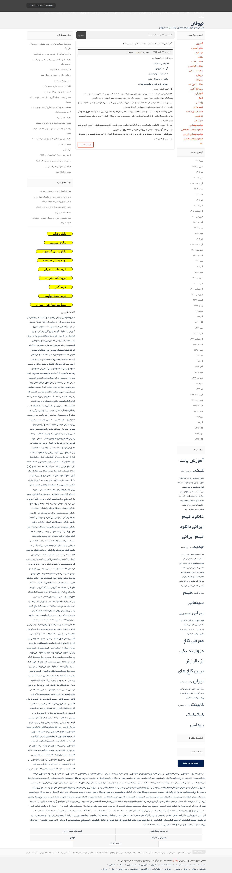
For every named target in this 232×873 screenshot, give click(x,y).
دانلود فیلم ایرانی (46, 853)
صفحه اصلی (198, 13)
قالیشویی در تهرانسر (49, 746)
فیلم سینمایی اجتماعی (192, 129)
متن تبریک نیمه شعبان (164, 783)
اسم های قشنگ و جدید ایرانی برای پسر (44, 364)
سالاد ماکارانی (38, 611)
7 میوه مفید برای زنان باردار (62, 317)
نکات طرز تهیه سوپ (178, 801)
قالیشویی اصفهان (67, 732)
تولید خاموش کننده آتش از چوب (61, 462)
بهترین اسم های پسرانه (64, 429)
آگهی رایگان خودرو (40, 331)
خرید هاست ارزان (55, 269)
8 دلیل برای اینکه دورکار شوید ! (43, 322)
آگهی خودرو (54, 331)
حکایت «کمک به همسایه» (189, 501)
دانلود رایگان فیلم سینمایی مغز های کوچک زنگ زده (52, 517)
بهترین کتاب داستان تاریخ (43, 438)
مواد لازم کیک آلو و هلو (130, 792)
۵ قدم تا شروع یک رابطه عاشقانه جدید (160, 825)
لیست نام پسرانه (86, 778)
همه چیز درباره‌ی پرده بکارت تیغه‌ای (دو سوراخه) (67, 801)
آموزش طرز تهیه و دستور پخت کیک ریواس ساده (147, 44)
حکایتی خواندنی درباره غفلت (193, 505)
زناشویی (72, 13)
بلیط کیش (50, 420)
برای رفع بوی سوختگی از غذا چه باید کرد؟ (53, 161)
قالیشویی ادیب (33, 727)
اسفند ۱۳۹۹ (198, 300)
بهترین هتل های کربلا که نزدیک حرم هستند (53, 123)
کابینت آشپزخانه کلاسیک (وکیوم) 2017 (55, 155)
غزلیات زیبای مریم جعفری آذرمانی (45, 694)
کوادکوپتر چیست (198, 820)
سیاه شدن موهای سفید (189, 572)
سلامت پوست (49, 620)
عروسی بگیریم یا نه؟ (62, 81)
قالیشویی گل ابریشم (170, 778)
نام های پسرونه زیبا (161, 797)
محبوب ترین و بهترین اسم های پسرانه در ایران (106, 783)
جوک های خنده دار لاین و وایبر (49, 476)
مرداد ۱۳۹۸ (198, 383)
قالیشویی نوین (199, 778)
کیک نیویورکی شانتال (109, 820)
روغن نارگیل (191, 568)
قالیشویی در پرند (34, 769)
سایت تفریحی (196, 71)
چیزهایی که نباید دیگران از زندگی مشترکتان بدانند (145, 811)
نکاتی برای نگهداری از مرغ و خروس (153, 801)
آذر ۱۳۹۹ (199, 316)
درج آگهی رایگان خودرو (44, 559)
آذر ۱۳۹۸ (199, 361)
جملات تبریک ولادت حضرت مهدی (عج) (43, 466)
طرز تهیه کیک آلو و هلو (50, 662)
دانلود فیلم (60, 233)
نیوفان (199, 75)
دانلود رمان (52, 531)
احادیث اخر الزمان (67, 336)
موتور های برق (190, 689)
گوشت (74, 820)
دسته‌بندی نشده (194, 111)
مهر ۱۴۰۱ (199, 233)
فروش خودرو (39, 699)
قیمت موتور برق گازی (195, 621)
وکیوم (42, 801)
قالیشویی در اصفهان (56, 741)
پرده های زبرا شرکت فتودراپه (176, 806)
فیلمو (72, 837)
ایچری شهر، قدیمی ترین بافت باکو (48, 406)
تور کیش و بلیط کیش (38, 457)
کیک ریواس (168, 820)
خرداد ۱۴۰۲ (198, 205)
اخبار (152, 13)
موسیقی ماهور (65, 144)
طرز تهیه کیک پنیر (55, 666)
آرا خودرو (70, 327)
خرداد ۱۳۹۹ (198, 333)
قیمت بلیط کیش (153, 778)
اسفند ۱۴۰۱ (198, 222)
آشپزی (186, 13)
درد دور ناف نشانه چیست (63, 569)
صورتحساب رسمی (55, 638)
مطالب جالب (197, 62)
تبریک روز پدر (68, 443)
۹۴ (201, 143)
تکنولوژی (84, 13)
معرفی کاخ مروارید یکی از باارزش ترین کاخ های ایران (191, 661)
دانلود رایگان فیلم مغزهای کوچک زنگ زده (56, 522)
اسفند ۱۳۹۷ (198, 405)
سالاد (46, 611)
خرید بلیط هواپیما (55, 296)
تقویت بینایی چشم (196, 483)
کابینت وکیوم (53, 811)
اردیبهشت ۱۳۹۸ (196, 394)
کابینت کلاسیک (40, 811)
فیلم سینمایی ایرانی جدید (45, 722)
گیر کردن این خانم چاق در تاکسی (56, 820)
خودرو (38, 503)
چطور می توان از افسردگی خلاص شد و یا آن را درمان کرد (72, 806)
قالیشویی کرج (186, 778)
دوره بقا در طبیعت (55, 260)
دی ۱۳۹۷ (199, 417)
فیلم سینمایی (196, 125)
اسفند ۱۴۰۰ (198, 255)
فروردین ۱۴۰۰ (197, 294)
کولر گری (67, 150)
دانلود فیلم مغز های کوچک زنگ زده (46, 545)
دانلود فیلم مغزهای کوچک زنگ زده (59, 550)
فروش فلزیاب (57, 704)
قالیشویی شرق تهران (148, 773)
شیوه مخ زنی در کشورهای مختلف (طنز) (52, 634)
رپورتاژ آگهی (196, 89)
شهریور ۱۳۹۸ (197, 378)
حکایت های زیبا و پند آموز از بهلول (43, 480)
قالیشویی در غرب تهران (58, 764)
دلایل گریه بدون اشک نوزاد (40, 592)
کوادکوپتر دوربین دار (79, 815)
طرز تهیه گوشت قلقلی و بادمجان (56, 671)
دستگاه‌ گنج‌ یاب (43, 587)
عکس (106, 13)
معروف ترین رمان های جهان (85, 787)
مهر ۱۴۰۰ (199, 272)
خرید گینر (61, 287)
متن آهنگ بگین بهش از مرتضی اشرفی (55, 191)
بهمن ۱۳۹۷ (198, 411)
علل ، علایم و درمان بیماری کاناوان (56, 680)
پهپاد (154, 806)
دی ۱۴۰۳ (199, 161)
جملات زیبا (200, 496)
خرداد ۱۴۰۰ (198, 283)
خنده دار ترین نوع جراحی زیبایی (58, 166)
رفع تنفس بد (160, 853)
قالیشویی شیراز (131, 773)
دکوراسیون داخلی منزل (48, 597)
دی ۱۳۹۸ (199, 355)
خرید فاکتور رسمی (53, 494)
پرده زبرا (194, 806)
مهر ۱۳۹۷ (199, 433)
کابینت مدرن (80, 811)
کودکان (142, 13)
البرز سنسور (40, 387)
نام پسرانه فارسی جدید (108, 797)
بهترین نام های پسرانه (41, 434)
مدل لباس (49, 13)
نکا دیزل (133, 801)
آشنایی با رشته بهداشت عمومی (52, 327)
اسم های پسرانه (68, 368)
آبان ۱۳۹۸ (199, 366)
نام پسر (149, 797)
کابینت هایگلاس (67, 811)
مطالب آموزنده (195, 84)
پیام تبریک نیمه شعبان (195, 698)
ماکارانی (74, 778)
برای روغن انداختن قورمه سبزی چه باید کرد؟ (52, 54)
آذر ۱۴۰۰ (199, 266)
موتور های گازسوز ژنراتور (57, 792)
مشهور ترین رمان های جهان (62, 783)
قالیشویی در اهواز (38, 741)
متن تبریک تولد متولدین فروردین (56, 778)
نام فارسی (40, 792)
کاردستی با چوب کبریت (195, 815)
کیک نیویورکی (125, 820)
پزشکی (132, 13)
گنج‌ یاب (80, 820)
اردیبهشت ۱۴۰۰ (196, 289)
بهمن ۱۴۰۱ (198, 227)
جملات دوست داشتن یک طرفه (61, 471)
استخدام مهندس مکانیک (58, 355)
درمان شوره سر (193, 555)
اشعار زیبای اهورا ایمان (49, 382)
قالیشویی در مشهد (67, 769)
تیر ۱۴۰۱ (199, 239)
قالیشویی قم (80, 773)
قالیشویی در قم (40, 764)
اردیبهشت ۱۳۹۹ (196, 339)
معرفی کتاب (118, 787)
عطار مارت (200, 577)
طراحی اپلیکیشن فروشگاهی (50, 643)
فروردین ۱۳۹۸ (197, 400)
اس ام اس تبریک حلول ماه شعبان (52, 345)
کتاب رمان (117, 815)
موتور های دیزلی (76, 792)
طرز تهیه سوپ (46, 648)
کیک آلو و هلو (180, 820)
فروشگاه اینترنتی (56, 278)
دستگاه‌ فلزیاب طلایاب (46, 583)
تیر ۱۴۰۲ (199, 200)
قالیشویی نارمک (40, 773)
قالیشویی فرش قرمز (95, 773)
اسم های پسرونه (47, 373)
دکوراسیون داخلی (67, 597)
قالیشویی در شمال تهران (42, 755)
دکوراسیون (163, 13)
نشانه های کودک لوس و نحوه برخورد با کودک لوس (65, 797)
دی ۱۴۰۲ (199, 194)
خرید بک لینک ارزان (72, 831)
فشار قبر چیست (43, 704)
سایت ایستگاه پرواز (66, 615)
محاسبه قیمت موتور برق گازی (141, 783)
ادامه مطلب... (86, 145)
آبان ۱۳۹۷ (199, 428)
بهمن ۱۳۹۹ (198, 305)
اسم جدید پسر (45, 359)
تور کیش (52, 457)
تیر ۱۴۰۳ (199, 172)
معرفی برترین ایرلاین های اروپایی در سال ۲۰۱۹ (51, 138)
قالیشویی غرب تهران (114, 773)
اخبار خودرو (64, 341)
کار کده (182, 815)
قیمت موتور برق (185, 614)
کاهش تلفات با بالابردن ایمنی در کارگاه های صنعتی (156, 815)
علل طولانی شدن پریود (49, 685)
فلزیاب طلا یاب (69, 708)
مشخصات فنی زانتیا (63, 212)
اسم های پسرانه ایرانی (50, 368)
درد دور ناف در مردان (36, 564)
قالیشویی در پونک (198, 773)
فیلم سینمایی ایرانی (193, 134)
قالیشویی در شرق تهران (64, 755)
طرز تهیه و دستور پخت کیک (50, 652)
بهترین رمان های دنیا (60, 434)
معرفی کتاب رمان (105, 787)
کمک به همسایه (184, 706)
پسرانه (199, 80)
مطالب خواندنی (195, 66)
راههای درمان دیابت (190, 563)
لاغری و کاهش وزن (102, 778)
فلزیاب (32, 704)
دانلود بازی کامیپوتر (54, 251)
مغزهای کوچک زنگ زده (172, 792)
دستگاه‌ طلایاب (62, 583)
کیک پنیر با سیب (91, 820)
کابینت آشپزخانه (108, 811)
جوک (115, 13)
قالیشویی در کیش (166, 773)
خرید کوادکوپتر (38, 494)
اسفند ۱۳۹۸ (198, 344)
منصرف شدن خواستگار (151, 792)
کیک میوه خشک (139, 820)
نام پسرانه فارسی (127, 797)
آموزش (175, 13)
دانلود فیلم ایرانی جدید (192, 537)
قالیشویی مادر (68, 773)
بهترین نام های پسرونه (65, 438)
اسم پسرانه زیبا (44, 378)
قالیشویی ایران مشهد (49, 732)
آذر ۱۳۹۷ (199, 422)
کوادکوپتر (94, 815)
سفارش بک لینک (159, 837)
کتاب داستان (128, 815)
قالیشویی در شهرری (66, 759)
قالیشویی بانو (60, 736)
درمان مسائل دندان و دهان (49, 573)
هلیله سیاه (184, 694)
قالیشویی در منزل (50, 769)
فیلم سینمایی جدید (193, 139)
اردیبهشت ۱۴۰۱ (196, 244)
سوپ (61, 624)
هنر (38, 13)
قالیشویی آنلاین (48, 727)
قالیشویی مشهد (54, 773)
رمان (70, 611)
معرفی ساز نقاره (193, 634)
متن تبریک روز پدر (183, 783)
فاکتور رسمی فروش (54, 699)
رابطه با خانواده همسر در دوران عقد (56, 75)
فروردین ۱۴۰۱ (197, 250)
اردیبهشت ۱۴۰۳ (196, 183)
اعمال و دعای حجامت (56, 387)
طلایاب (38, 671)
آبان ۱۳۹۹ (199, 322)
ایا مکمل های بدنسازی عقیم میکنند (56, 86)
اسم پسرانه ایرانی (59, 378)
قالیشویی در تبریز (67, 746)
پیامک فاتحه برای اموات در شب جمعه (114, 806)
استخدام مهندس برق (55, 350)
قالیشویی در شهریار (48, 759)
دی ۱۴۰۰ (199, 261)
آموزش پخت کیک (67, 331)
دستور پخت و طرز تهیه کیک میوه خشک (51, 578)
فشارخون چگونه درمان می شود (57, 92)
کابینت (197, 705)
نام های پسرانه (177, 797)
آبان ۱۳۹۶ (199, 439)
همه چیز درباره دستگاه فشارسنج (104, 801)
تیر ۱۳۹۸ (199, 389)
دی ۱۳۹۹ (199, 311)
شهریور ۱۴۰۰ (197, 278)
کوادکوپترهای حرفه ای (41, 815)
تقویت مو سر (193, 487)
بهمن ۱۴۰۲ (198, 189)
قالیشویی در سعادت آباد (38, 750)
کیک (199, 715)
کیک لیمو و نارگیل (154, 820)
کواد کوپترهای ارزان (61, 815)
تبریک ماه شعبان (185, 478)
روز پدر (64, 611)
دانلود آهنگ (116, 844)
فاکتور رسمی (69, 699)
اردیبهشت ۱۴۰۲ (196, 211)
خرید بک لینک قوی (159, 831)
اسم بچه (56, 359)
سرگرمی (96, 13)
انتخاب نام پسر (44, 392)
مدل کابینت (80, 783)
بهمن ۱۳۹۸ (198, 350)
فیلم (43, 718)
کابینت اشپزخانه (93, 811)
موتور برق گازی (103, 792)
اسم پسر (35, 373)
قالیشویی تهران (47, 736)
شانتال (65, 629)
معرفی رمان (191, 787)
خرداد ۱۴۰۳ (198, 177)
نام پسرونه (92, 797)
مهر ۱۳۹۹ (199, 328)
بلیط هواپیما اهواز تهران (51, 304)
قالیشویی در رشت (57, 750)
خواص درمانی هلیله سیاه (194, 510)
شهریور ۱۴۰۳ (197, 166)
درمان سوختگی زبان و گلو (40, 569)
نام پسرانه (140, 797)
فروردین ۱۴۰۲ (197, 216)
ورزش (201, 17)
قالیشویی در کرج (181, 773)
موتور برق (189, 682)
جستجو (81, 35)
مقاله (123, 13)
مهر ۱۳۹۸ (199, 372)
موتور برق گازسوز (63, 172)
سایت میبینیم (58, 242)
